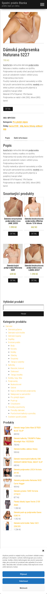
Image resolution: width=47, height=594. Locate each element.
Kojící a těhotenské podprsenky (23, 391)
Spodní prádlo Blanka (14, 3)
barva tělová (29, 126)
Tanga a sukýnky (17, 362)
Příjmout (23, 574)
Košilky (13, 352)
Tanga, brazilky (17, 375)
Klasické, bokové (17, 368)
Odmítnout (23, 581)
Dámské (9, 326)
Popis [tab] (7, 138)
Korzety (14, 349)
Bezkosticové (16, 384)
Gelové (13, 387)
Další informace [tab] (20, 138)
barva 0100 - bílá (16, 126)
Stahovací (15, 371)
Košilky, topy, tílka (15, 378)
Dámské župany (14, 336)
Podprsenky (13, 381)
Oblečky (14, 355)
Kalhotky (11, 365)
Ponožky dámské (17, 410)
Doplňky (11, 339)
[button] (43, 550)
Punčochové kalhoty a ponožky (23, 413)
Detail (8, 109)
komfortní (7, 65)
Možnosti (23, 588)
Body (13, 345)
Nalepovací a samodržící (20, 394)
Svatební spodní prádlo (17, 417)
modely (36, 84)
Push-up (14, 400)
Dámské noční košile (16, 332)
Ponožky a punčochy (16, 407)
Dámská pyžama (15, 329)
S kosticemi (15, 404)
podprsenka (34, 65)
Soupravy (14, 358)
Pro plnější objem (20, 122)
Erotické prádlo (14, 342)
